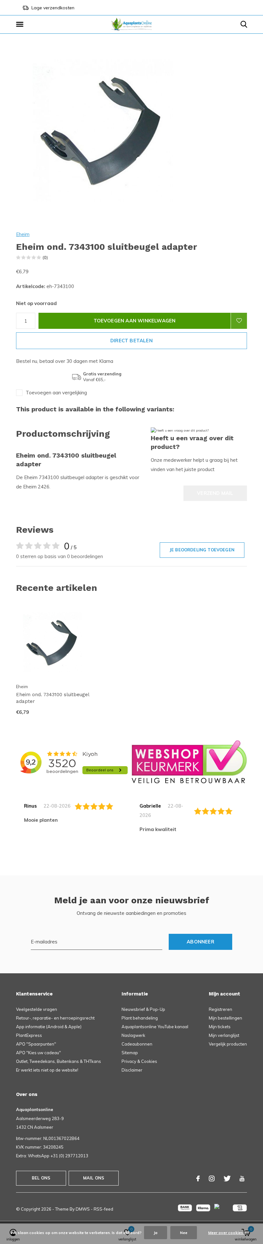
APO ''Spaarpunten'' (36, 1044)
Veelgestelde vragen (36, 1009)
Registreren (220, 1009)
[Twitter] (227, 1178)
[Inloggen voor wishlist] (239, 321)
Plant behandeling (140, 1018)
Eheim (23, 234)
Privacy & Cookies (139, 1061)
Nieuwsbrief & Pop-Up (143, 1009)
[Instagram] (212, 1178)
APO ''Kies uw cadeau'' (38, 1052)
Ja (155, 1232)
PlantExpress (29, 1035)
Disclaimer (132, 1070)
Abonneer (200, 942)
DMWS (83, 1209)
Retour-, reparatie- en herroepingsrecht (55, 1018)
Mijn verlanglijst (224, 1035)
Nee (183, 1232)
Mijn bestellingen (225, 1018)
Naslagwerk (133, 1035)
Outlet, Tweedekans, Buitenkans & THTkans (58, 1061)
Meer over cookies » (227, 1232)
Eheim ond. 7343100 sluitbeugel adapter (52, 698)
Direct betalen (131, 340)
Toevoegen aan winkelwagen (135, 321)
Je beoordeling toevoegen (202, 549)
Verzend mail (215, 493)
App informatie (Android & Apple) (48, 1026)
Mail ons (93, 1177)
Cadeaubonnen (137, 1044)
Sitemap (130, 1052)
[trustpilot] (189, 761)
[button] (21, 24)
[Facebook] (198, 1178)
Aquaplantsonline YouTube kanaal (155, 1026)
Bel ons (41, 1177)
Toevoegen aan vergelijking (56, 393)
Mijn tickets (220, 1026)
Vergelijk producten (228, 1044)
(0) (45, 257)
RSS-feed (103, 1209)
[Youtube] (242, 1178)
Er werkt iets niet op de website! (47, 1070)
